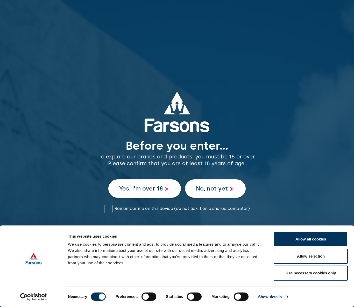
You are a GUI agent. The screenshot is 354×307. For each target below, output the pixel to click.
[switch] (148, 297)
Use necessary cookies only (311, 273)
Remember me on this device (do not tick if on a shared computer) (182, 208)
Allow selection (311, 256)
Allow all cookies (310, 239)
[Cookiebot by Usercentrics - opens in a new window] (33, 297)
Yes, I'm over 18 (141, 188)
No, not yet (212, 188)
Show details (270, 297)
